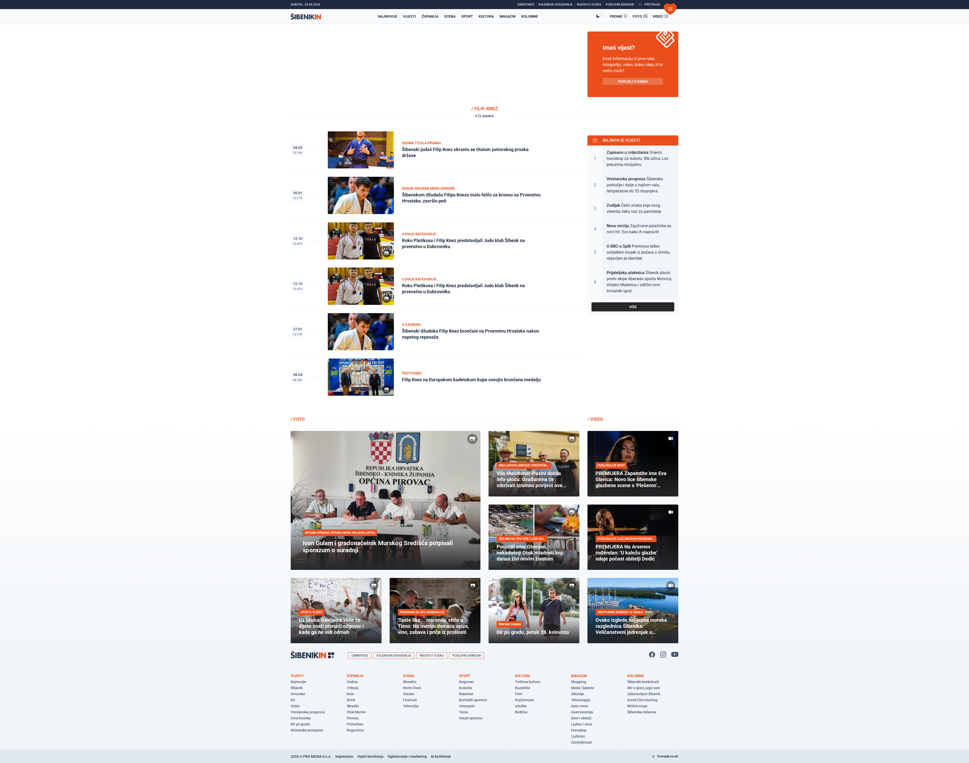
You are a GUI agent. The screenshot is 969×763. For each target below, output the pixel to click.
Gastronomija (582, 712)
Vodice (352, 682)
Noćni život (412, 688)
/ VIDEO (595, 419)
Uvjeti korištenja (370, 756)
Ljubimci (578, 736)
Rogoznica (355, 730)
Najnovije (387, 16)
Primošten (355, 724)
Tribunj (352, 688)
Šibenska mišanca (641, 712)
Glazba (408, 694)
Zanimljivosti (581, 742)
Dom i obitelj (581, 718)
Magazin (508, 16)
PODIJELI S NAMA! (633, 81)
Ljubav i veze (581, 724)
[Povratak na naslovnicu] (306, 16)
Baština (521, 712)
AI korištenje (441, 756)
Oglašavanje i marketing (407, 756)
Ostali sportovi (470, 718)
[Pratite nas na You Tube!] (674, 654)
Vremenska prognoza (308, 712)
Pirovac (353, 718)
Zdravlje (577, 694)
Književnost (524, 700)
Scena (449, 16)
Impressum (344, 756)
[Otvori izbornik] (670, 9)
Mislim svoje (637, 706)
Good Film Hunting (642, 700)
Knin (350, 694)
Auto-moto (579, 706)
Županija (430, 16)
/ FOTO (298, 419)
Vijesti (409, 16)
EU (293, 700)
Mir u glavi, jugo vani (643, 688)
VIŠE (633, 307)
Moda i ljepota (582, 688)
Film (518, 694)
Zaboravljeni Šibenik (643, 694)
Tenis (463, 712)
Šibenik (297, 688)
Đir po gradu (300, 724)
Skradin (353, 706)
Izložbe (521, 706)
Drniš (351, 700)
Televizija (411, 706)
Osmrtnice (360, 655)
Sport (467, 16)
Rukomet (466, 694)
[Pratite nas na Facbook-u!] (652, 655)
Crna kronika (301, 718)
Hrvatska (298, 694)
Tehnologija (580, 700)
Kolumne (529, 16)
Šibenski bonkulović (643, 682)
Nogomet (466, 682)
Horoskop (578, 730)
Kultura (486, 16)
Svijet (295, 706)
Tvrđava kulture (527, 682)
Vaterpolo (467, 706)
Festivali (410, 700)
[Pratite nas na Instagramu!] (663, 655)
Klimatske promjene (307, 730)
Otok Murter (356, 712)
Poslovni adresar (466, 655)
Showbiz (409, 682)
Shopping (578, 682)
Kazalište (522, 688)
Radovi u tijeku (432, 655)
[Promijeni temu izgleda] (600, 16)
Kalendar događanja (394, 655)
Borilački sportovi (473, 700)
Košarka (465, 688)
